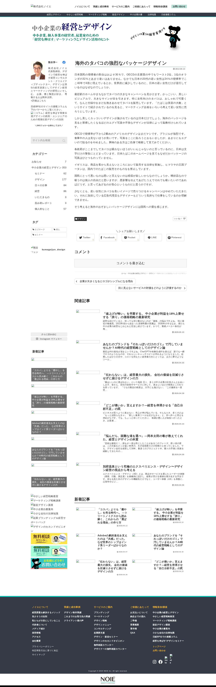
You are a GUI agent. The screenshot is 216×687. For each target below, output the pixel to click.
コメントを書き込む (130, 263)
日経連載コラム (168, 14)
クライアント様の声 (74, 620)
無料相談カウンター (104, 645)
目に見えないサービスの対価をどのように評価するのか (150, 288)
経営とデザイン (54, 14)
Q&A (132, 633)
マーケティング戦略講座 (165, 620)
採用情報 (36, 633)
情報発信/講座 (160, 6)
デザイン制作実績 (72, 612)
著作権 (133, 628)
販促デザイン (118, 14)
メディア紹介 (38, 628)
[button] (64, 141)
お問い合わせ (159, 650)
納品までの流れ (138, 616)
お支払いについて (139, 612)
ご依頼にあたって (141, 6)
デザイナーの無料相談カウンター (110, 649)
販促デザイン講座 (161, 624)
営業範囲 (134, 624)
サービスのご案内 (121, 6)
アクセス (36, 637)
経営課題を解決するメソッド (46, 612)
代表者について (39, 624)
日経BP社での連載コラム (165, 637)
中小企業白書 (136, 14)
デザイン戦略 (100, 620)
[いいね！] (184, 218)
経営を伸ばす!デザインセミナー (168, 641)
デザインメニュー (102, 624)
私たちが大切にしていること (46, 620)
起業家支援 (99, 633)
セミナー (50, 173)
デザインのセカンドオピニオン (109, 641)
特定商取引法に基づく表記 (45, 650)
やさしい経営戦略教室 (164, 616)
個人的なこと (50, 209)
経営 (50, 191)
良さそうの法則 (39, 616)
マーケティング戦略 (97, 14)
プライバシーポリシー (43, 646)
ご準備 (133, 620)
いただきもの (50, 197)
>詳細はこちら (38, 100)
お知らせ (49, 161)
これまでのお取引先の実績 (77, 616)
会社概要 (36, 641)
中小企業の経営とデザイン (49, 167)
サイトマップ (38, 654)
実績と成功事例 (101, 6)
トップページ (159, 646)
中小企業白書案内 (161, 628)
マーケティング (101, 616)
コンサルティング (102, 628)
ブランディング (101, 612)
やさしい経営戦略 (75, 14)
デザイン (82, 219)
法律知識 (152, 14)
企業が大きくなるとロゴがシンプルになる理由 (106, 281)
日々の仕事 (50, 185)
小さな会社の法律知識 (164, 633)
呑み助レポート (50, 203)
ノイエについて (82, 6)
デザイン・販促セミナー (106, 637)
